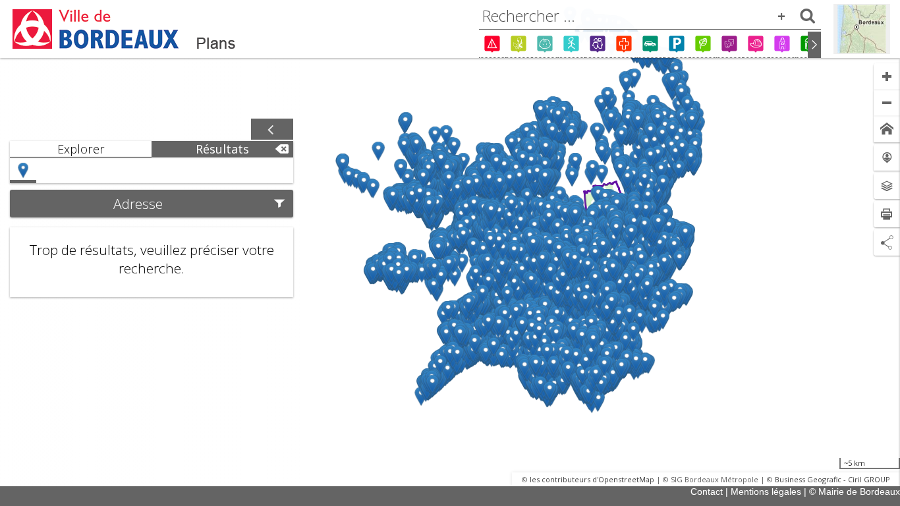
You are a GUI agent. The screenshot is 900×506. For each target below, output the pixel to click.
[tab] (81, 149)
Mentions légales (766, 491)
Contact (706, 491)
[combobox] (650, 16)
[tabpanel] (151, 227)
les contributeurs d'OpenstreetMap (592, 479)
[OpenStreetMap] (861, 29)
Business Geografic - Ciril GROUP (832, 479)
